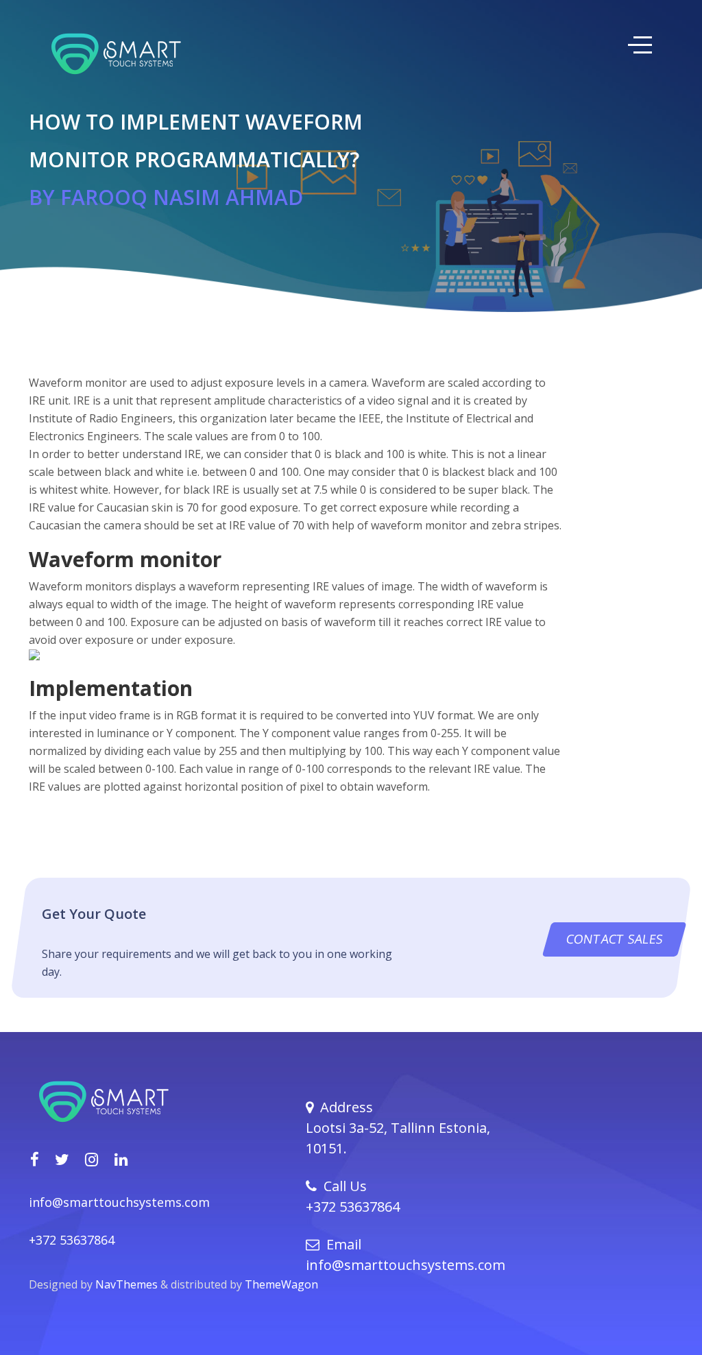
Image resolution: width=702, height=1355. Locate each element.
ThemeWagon (281, 1284)
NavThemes (127, 1284)
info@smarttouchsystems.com (119, 1202)
